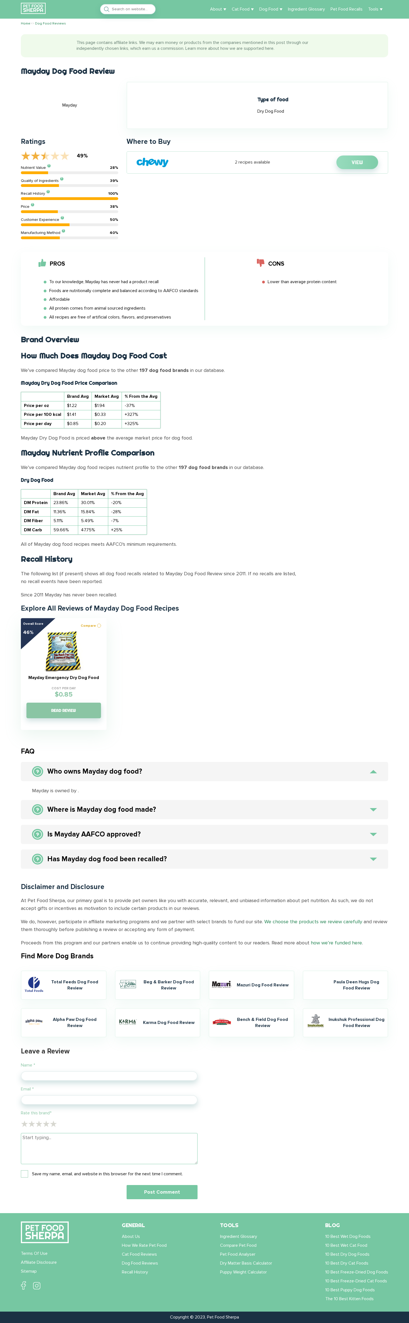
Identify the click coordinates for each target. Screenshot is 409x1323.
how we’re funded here (336, 943)
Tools (373, 9)
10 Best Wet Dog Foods (348, 1236)
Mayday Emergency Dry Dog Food (63, 677)
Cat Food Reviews (139, 1254)
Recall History (135, 1272)
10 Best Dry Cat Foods (346, 1263)
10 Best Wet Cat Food (346, 1245)
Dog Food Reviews (140, 1263)
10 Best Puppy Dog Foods (350, 1290)
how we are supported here (247, 48)
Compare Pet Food (238, 1245)
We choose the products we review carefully (313, 922)
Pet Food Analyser (237, 1254)
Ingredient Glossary (306, 9)
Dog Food (268, 9)
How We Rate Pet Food (144, 1245)
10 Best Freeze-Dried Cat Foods (356, 1281)
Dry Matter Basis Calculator (246, 1263)
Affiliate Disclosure (39, 1262)
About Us (131, 1236)
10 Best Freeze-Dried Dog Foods (356, 1272)
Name (28, 1065)
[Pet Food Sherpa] (33, 9)
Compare (88, 626)
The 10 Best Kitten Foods (349, 1299)
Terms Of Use (34, 1253)
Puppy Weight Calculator (243, 1272)
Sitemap (29, 1271)
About (216, 9)
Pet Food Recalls (347, 9)
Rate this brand (36, 1113)
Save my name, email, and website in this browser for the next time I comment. (107, 1174)
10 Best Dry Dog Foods (347, 1254)
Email (27, 1089)
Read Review (63, 710)
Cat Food (241, 9)
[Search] (105, 9)
